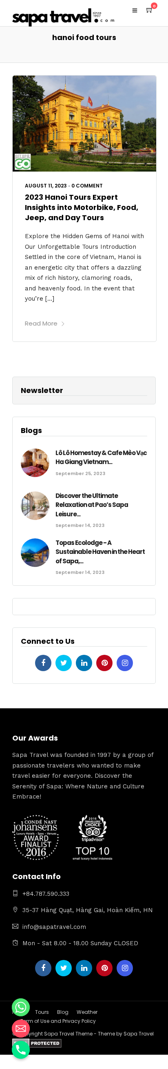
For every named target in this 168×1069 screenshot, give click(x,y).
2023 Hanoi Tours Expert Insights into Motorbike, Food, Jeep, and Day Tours (81, 207)
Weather (87, 1012)
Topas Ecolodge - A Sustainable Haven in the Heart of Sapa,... (100, 551)
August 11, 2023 (46, 185)
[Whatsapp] (21, 1007)
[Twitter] (63, 663)
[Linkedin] (84, 663)
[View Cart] (150, 10)
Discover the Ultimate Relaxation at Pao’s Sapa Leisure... (91, 504)
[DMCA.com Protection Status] (37, 1044)
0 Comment (87, 185)
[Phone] (21, 1050)
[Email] (21, 1029)
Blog (63, 1012)
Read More (41, 323)
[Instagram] (125, 663)
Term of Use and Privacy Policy (58, 1021)
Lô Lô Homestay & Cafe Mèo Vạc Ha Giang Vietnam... (101, 457)
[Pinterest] (104, 663)
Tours (42, 1012)
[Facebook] (43, 663)
